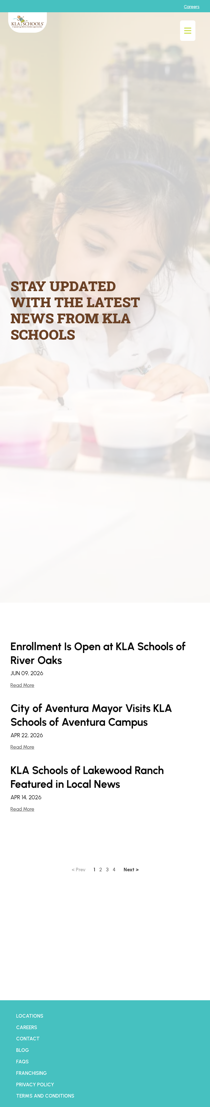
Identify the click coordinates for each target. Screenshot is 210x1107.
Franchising (31, 1073)
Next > (131, 870)
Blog (22, 1050)
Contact (28, 1039)
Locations (29, 1016)
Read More (22, 685)
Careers (192, 6)
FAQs (22, 1062)
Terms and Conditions (45, 1096)
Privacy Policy (35, 1085)
